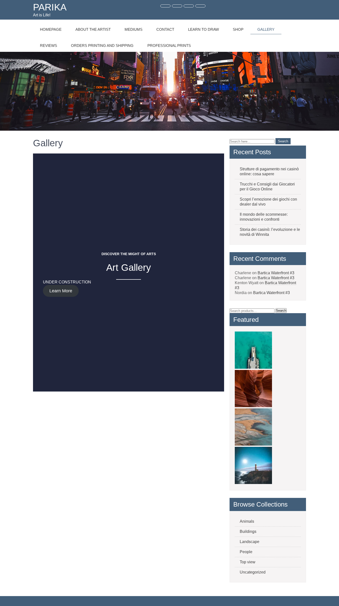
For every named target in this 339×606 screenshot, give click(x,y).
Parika (50, 7)
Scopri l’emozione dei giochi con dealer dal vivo (268, 201)
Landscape (249, 542)
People (246, 552)
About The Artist (93, 29)
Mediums (133, 29)
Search (281, 310)
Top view (247, 562)
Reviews (48, 45)
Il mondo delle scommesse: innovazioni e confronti (264, 216)
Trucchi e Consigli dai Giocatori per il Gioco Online (267, 186)
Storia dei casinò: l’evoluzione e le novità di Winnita (270, 232)
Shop (238, 29)
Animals (247, 521)
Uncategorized (253, 572)
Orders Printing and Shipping (102, 45)
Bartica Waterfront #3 (276, 273)
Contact (165, 29)
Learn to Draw (203, 29)
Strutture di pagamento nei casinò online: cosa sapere (269, 171)
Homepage (51, 29)
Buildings (248, 531)
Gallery (265, 29)
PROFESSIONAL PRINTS (169, 45)
